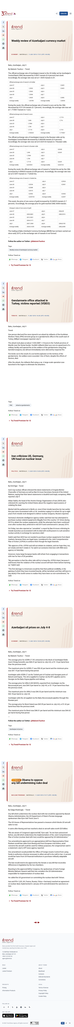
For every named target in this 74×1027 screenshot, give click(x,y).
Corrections (42, 979)
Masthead (42, 971)
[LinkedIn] (25, 1007)
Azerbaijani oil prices (16, 729)
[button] (3, 22)
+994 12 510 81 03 (7, 956)
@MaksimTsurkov (38, 241)
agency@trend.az (7, 958)
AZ (66, 1023)
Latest (4, 968)
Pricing (4, 987)
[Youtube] (16, 1007)
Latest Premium (7, 971)
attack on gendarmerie (23, 405)
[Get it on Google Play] (21, 1016)
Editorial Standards (44, 977)
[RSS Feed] (29, 1007)
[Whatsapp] (4, 1007)
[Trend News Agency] (7, 940)
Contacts (41, 974)
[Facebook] (8, 1007)
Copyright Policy (43, 993)
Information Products (8, 990)
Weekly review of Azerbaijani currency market (23, 250)
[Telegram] (21, 1007)
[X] (12, 1007)
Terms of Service (43, 987)
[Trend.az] (8, 13)
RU (70, 1023)
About (40, 968)
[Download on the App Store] (8, 1016)
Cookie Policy (42, 996)
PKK (11, 405)
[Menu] (71, 13)
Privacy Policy (43, 990)
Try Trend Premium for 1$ (21, 265)
